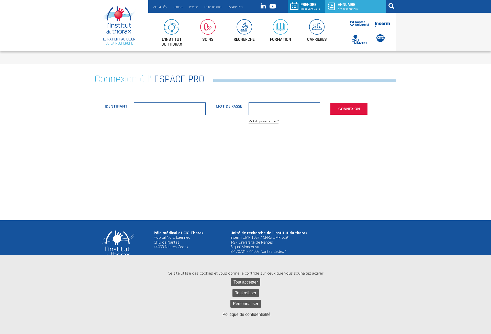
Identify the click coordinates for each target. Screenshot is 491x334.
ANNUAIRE (348, 6)
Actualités (159, 7)
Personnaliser (245, 303)
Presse (193, 7)
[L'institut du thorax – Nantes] (119, 20)
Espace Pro (235, 7)
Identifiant (116, 106)
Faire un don (212, 7)
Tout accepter (245, 282)
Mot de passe (229, 106)
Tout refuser (245, 293)
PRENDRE (310, 6)
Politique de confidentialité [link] (246, 314)
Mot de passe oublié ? (263, 121)
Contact (178, 7)
